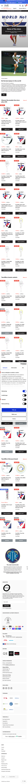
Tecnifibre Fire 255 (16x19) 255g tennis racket (19, 354)
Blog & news (3, 759)
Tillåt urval (14, 414)
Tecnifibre (3, 125)
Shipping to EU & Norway (16, 0)
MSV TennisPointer (6, 726)
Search (2, 761)
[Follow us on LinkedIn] (11, 688)
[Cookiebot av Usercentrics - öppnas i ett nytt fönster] (20, 364)
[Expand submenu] (2, 5)
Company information (5, 771)
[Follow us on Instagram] (6, 688)
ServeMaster (5, 723)
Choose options (7, 156)
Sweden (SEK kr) (12, 776)
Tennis (2, 747)
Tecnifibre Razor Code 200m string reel (6, 150)
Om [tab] (23, 367)
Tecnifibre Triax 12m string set (5, 444)
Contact (3, 758)
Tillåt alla (14, 409)
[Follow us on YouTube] (9, 688)
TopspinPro (5, 721)
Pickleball (3, 751)
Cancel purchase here (5, 769)
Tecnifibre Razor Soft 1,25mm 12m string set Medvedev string (6, 122)
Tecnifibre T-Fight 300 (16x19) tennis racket (6, 325)
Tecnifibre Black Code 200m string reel (6, 478)
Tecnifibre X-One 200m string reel (20, 478)
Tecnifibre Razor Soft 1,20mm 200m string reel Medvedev (6, 206)
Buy (4, 94)
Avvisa (14, 418)
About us (3, 756)
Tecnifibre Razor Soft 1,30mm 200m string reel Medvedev (20, 206)
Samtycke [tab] (5, 367)
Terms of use (4, 765)
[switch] (24, 395)
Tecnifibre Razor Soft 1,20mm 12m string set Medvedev (20, 177)
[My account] (22, 5)
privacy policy (8, 608)
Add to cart (7, 129)
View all (25, 100)
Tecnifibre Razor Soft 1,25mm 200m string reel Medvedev (20, 122)
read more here (19, 637)
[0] (25, 5)
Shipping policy (4, 763)
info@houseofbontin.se (10, 664)
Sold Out (7, 333)
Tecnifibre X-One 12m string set (6, 534)
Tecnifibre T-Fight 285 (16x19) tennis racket (20, 297)
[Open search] (20, 5)
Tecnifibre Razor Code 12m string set (20, 150)
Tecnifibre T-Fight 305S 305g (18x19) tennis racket (6, 177)
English (3, 776)
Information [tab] (14, 367)
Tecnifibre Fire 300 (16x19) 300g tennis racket (19, 263)
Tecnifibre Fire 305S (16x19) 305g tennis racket (19, 234)
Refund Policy (4, 767)
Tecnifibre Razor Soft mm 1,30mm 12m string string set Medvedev (7, 234)
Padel (2, 749)
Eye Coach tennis (6, 719)
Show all (25, 277)
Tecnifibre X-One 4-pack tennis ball (6, 505)
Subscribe (6, 605)
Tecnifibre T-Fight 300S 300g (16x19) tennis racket (6, 263)
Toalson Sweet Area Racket (8, 725)
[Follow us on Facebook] (4, 688)
